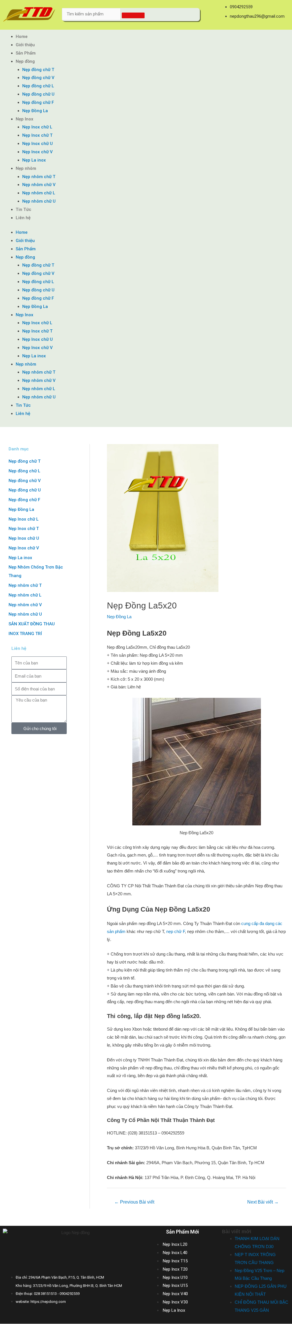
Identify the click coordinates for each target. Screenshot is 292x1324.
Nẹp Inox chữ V (37, 151)
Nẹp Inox (24, 119)
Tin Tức (23, 209)
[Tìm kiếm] (133, 15)
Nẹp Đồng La (35, 110)
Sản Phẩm (26, 53)
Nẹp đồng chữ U (38, 94)
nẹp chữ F (175, 931)
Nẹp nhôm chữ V (39, 184)
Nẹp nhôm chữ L (38, 193)
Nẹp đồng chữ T (38, 69)
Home (22, 36)
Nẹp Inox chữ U (37, 143)
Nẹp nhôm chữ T (38, 176)
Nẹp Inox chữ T (37, 135)
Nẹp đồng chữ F (38, 102)
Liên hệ (23, 217)
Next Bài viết (263, 1202)
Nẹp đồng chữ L (38, 85)
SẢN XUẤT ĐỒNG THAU (32, 623)
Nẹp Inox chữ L (37, 127)
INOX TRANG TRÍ (25, 633)
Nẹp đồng (25, 61)
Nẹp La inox (34, 160)
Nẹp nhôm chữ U (39, 201)
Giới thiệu (25, 44)
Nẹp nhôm (26, 168)
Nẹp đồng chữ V (38, 77)
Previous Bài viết (134, 1202)
